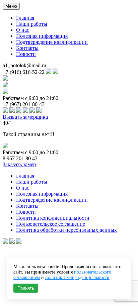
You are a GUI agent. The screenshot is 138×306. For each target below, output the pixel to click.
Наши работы (31, 24)
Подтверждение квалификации (52, 42)
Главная (25, 18)
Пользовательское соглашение (50, 224)
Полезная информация (42, 36)
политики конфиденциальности (77, 277)
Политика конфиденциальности (52, 218)
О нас (22, 30)
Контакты (27, 48)
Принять (25, 288)
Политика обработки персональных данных (66, 230)
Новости (26, 54)
